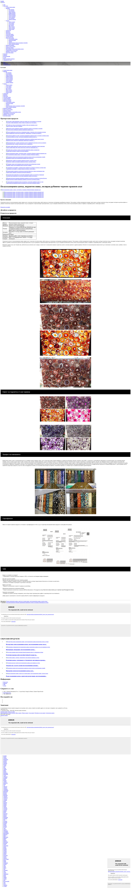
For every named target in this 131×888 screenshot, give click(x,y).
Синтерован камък (13, 39)
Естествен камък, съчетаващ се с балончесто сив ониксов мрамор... (26, 660)
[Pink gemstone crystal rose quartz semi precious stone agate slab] (27, 673)
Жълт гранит (12, 26)
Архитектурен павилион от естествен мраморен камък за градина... (22, 176)
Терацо (10, 41)
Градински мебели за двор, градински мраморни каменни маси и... (21, 136)
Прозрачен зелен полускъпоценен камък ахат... (20, 671)
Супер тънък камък (10, 7)
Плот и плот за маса (10, 46)
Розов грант (11, 29)
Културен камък (9, 52)
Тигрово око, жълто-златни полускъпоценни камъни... (22, 665)
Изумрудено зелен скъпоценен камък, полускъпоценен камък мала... (26, 644)
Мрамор (8, 8)
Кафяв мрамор (12, 13)
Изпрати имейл (4, 715)
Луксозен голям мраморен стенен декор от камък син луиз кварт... (21, 122)
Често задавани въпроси (9, 58)
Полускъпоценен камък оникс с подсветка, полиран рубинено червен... (22, 154)
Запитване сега (4, 709)
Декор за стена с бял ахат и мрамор (14, 126)
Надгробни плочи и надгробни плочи (15, 49)
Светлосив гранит (50, 713)
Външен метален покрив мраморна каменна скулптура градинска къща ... (23, 179)
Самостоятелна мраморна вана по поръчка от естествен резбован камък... (23, 183)
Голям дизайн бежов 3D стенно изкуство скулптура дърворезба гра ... (22, 147)
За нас (4, 57)
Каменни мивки (10, 47)
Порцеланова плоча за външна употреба (18, 42)
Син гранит (11, 23)
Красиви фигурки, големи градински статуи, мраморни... (19, 144)
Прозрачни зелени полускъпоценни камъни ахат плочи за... (20, 158)
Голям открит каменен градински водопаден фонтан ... (19, 172)
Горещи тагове (4, 711)
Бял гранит (11, 25)
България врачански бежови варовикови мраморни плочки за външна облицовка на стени (27, 602)
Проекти (5, 53)
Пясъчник (8, 33)
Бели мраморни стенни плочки (8, 713)
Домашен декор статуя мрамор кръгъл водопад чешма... (19, 165)
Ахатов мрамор (9, 36)
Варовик (8, 31)
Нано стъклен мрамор (14, 44)
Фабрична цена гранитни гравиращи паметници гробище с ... (20, 140)
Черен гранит (12, 21)
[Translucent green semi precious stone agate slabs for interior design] (25, 668)
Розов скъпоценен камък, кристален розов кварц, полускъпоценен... (26, 676)
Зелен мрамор (12, 17)
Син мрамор (11, 18)
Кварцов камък (12, 40)
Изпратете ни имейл (5, 207)
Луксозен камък (9, 34)
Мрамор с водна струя (11, 51)
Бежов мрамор (12, 14)
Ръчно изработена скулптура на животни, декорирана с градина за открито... (24, 133)
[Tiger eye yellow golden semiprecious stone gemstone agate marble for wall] (23, 662)
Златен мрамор (12, 15)
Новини (5, 55)
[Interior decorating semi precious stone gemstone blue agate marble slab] (28, 647)
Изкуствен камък (10, 37)
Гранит (7, 20)
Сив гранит (11, 24)
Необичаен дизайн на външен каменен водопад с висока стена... (21, 161)
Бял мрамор (11, 9)
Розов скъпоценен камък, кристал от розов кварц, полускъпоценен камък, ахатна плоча (26, 601)
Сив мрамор (11, 10)
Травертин (8, 30)
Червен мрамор (12, 19)
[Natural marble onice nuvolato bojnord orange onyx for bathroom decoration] (24, 652)
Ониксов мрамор (10, 35)
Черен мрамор (12, 12)
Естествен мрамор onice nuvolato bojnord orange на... (21, 655)
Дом (4, 4)
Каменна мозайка (10, 45)
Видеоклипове (6, 56)
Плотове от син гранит (40, 713)
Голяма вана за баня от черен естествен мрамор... (17, 151)
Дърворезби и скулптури (12, 50)
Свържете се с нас (7, 60)
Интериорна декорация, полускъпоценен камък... (20, 649)
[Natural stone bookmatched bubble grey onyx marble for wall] (22, 657)
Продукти (5, 5)
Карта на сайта (11, 711)
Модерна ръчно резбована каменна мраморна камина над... (20, 129)
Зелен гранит (12, 28)
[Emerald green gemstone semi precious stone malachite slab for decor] (27, 641)
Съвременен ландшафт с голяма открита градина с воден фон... (21, 168)
